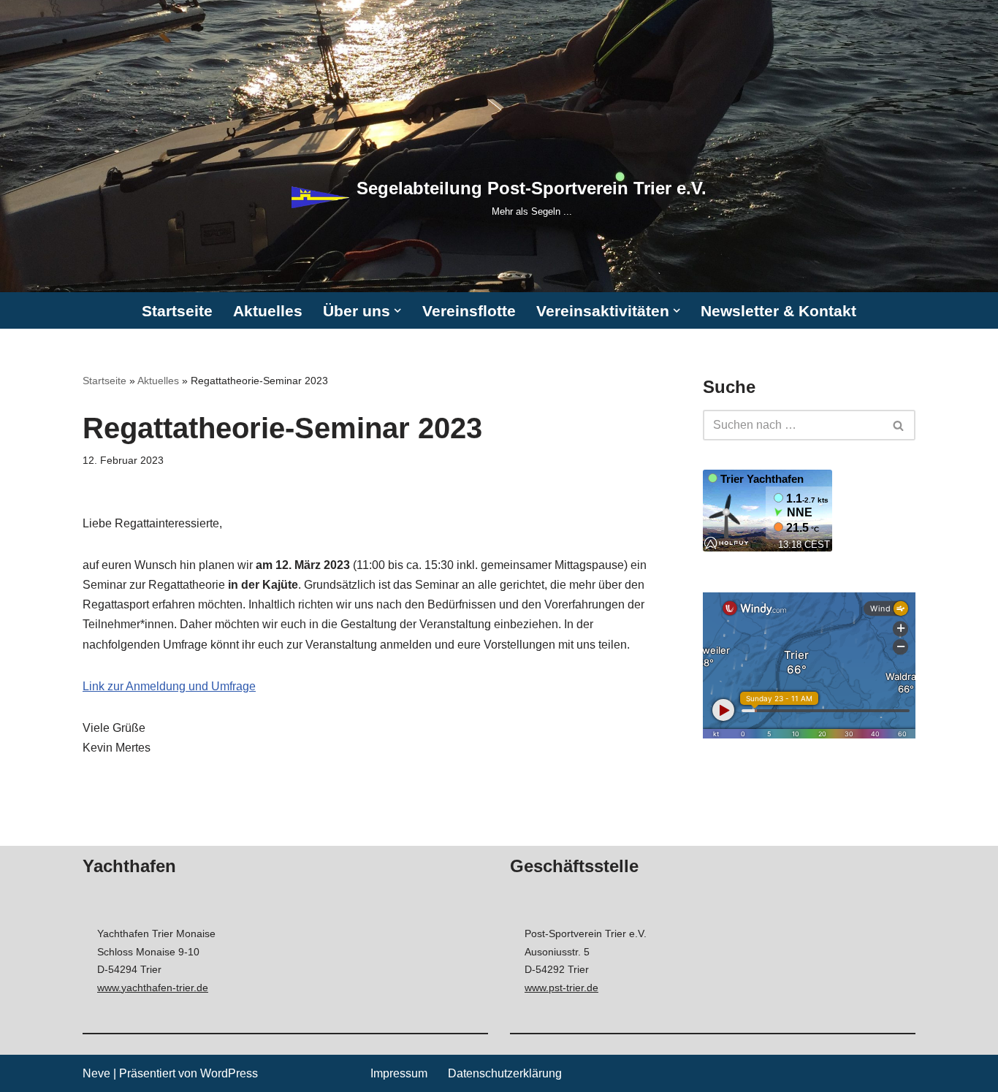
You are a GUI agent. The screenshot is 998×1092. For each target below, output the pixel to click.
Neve (96, 1073)
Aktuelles (267, 310)
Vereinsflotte (469, 310)
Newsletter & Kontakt (778, 310)
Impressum (398, 1073)
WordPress (229, 1073)
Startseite (177, 310)
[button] (397, 310)
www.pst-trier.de (561, 987)
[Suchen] (899, 425)
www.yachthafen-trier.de (152, 987)
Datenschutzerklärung (505, 1073)
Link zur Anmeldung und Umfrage (169, 686)
